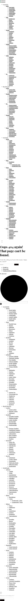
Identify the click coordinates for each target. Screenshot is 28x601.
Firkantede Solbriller (13, 47)
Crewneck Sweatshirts (13, 231)
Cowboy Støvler (12, 130)
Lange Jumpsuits (12, 204)
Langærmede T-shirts (16, 166)
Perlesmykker (11, 40)
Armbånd (11, 33)
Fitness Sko (11, 116)
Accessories (5, 4)
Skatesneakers (12, 112)
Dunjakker (11, 186)
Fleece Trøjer (11, 232)
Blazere (10, 181)
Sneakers (11, 113)
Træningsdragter (12, 154)
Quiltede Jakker (12, 194)
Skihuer (10, 24)
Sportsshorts (11, 150)
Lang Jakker (11, 191)
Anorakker (11, 180)
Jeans (10, 171)
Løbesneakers (12, 109)
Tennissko (11, 123)
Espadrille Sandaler (13, 95)
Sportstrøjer (11, 152)
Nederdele (8, 218)
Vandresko (11, 126)
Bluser (7, 160)
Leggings (11, 174)
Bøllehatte (11, 21)
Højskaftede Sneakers (13, 106)
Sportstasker (11, 71)
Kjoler (7, 205)
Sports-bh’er (11, 149)
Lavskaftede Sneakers (13, 108)
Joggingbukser (12, 143)
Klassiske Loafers (12, 91)
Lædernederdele (12, 222)
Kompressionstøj (12, 145)
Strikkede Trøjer (12, 235)
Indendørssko (11, 119)
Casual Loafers (12, 89)
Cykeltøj (10, 140)
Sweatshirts (11, 237)
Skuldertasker (11, 69)
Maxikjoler (11, 208)
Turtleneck (11, 238)
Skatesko (11, 122)
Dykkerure (11, 79)
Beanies (10, 20)
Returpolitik (6, 269)
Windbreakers (12, 200)
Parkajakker (11, 193)
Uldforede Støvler (12, 135)
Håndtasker (11, 59)
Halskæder (11, 37)
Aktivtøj (7, 139)
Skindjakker (11, 197)
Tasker (7, 55)
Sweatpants (11, 176)
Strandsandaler (12, 101)
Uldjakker (11, 198)
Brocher (10, 34)
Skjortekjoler (11, 214)
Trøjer (7, 228)
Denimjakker (11, 184)
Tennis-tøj (11, 153)
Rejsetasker (11, 65)
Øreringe (11, 38)
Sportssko (8, 115)
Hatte (7, 17)
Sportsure (11, 85)
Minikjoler (11, 211)
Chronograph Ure (12, 76)
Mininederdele (12, 225)
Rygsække (11, 67)
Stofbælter (11, 16)
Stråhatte (11, 27)
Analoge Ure (11, 75)
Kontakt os (5, 267)
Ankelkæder (11, 31)
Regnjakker (11, 196)
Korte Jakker (11, 188)
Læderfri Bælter (12, 13)
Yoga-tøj (10, 159)
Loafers (7, 88)
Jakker (7, 179)
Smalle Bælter (12, 14)
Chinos (10, 169)
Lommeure (11, 82)
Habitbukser (11, 170)
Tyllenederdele (12, 227)
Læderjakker (11, 190)
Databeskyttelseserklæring (9, 271)
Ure (6, 74)
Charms (10, 35)
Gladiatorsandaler (13, 96)
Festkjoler (11, 207)
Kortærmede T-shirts (16, 164)
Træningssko (11, 125)
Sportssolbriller (12, 52)
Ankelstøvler (11, 129)
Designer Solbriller (13, 45)
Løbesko (10, 120)
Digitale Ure (11, 78)
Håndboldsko (11, 118)
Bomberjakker (12, 183)
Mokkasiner (11, 92)
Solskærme (11, 25)
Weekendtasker (12, 72)
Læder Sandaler (12, 98)
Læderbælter (11, 11)
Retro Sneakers (12, 111)
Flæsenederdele (12, 221)
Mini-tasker (11, 64)
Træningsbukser (12, 177)
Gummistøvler (12, 132)
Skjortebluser (11, 162)
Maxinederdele (12, 224)
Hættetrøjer (11, 234)
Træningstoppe (12, 157)
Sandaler (8, 93)
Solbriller (8, 44)
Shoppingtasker (12, 68)
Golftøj (10, 142)
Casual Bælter (12, 8)
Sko (6, 103)
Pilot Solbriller (11, 48)
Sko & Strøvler (6, 86)
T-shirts (10, 163)
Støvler (7, 128)
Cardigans (11, 230)
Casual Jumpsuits (12, 203)
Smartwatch (11, 84)
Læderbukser (11, 173)
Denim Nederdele (13, 220)
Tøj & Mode (5, 137)
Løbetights (11, 147)
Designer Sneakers (13, 105)
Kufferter (10, 61)
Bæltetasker (11, 57)
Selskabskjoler (12, 213)
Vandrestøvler (12, 136)
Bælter (7, 6)
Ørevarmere (11, 23)
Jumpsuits (8, 201)
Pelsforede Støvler (12, 133)
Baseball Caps (12, 18)
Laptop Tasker (12, 62)
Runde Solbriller (12, 51)
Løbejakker (11, 146)
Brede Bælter (11, 7)
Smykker (7, 30)
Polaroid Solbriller (12, 50)
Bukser (7, 167)
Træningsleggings (13, 156)
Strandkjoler (11, 217)
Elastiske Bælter (12, 10)
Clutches (11, 58)
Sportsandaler (12, 99)
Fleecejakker (11, 187)
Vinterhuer (11, 28)
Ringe (10, 41)
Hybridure (11, 81)
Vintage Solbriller (12, 54)
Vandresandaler (12, 102)
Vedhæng (11, 42)
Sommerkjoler (12, 215)
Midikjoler (11, 210)
